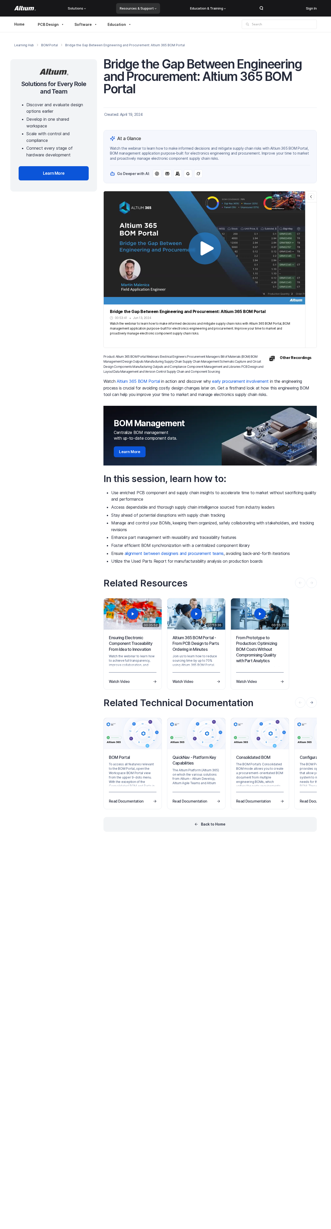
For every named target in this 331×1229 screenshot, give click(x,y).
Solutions (75, 8)
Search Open (261, 8)
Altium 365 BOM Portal (138, 381)
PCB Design (48, 24)
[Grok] (198, 174)
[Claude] (178, 174)
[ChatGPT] (157, 174)
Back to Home (213, 824)
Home (19, 24)
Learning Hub (24, 45)
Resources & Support (137, 8)
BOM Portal (49, 45)
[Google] (188, 174)
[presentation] (311, 702)
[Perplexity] (167, 174)
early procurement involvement (240, 381)
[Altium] (25, 8)
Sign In (311, 8)
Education (117, 24)
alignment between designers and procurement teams (174, 553)
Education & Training (206, 8)
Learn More (129, 451)
